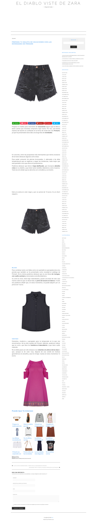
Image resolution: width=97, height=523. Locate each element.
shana (63, 363)
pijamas (63, 339)
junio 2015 (64, 175)
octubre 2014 (65, 191)
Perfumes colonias (66, 337)
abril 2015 (64, 179)
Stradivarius (64, 370)
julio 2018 (64, 102)
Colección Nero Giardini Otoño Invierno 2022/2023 (72, 66)
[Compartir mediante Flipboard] (40, 123)
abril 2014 (64, 203)
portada (64, 343)
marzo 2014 (64, 205)
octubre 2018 (65, 96)
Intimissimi (64, 303)
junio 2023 (64, 76)
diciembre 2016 (65, 140)
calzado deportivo (66, 263)
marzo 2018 (64, 110)
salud (63, 357)
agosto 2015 (64, 171)
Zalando (64, 392)
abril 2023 (64, 80)
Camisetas (64, 267)
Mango (63, 311)
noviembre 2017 (65, 118)
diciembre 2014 (65, 187)
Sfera (63, 361)
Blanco (63, 251)
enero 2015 (64, 185)
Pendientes (64, 335)
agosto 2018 (64, 100)
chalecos (64, 271)
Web (14, 488)
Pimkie (63, 341)
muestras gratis (65, 323)
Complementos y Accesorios (68, 277)
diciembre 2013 (65, 211)
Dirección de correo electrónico (20, 483)
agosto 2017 (64, 124)
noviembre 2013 (65, 213)
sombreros (64, 366)
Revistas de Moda (65, 355)
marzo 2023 (64, 82)
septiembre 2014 (65, 193)
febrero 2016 (65, 159)
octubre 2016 (65, 144)
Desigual (64, 287)
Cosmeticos (64, 281)
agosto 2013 (64, 219)
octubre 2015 (65, 167)
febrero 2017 (65, 136)
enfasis (63, 291)
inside (63, 301)
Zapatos (63, 396)
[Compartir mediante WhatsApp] (16, 123)
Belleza (63, 243)
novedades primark (21, 458)
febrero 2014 (65, 207)
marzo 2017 (64, 134)
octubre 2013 (65, 215)
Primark (18, 457)
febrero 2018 (65, 112)
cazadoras (64, 269)
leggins (63, 307)
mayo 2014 (64, 201)
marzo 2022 (64, 88)
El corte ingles (65, 289)
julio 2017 (64, 126)
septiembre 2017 (65, 122)
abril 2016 (64, 156)
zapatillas (64, 394)
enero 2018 (64, 114)
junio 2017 (64, 128)
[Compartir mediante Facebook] (32, 123)
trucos (63, 382)
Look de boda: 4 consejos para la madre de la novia (72, 58)
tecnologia (64, 374)
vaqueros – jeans (65, 386)
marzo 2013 (64, 229)
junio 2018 (64, 104)
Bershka (64, 245)
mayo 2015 (64, 177)
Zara (63, 398)
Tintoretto (64, 378)
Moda (63, 317)
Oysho (63, 325)
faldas (63, 293)
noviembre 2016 (65, 142)
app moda (64, 238)
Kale (52, 517)
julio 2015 (64, 173)
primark (25, 458)
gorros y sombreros (66, 297)
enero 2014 (64, 209)
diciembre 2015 (65, 163)
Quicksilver (64, 351)
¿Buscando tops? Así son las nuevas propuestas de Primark (43, 467)
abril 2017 (64, 132)
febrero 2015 (65, 183)
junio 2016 (64, 152)
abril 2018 (64, 108)
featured (17, 458)
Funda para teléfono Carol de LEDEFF (70, 60)
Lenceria (64, 309)
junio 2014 (64, 199)
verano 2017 (29, 458)
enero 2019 (64, 90)
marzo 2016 (64, 158)
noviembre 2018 (65, 94)
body (63, 259)
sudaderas (64, 372)
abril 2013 (64, 227)
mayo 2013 (64, 225)
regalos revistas (65, 353)
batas (63, 241)
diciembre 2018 (65, 92)
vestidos (64, 390)
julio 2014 (64, 197)
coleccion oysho (65, 275)
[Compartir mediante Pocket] (24, 123)
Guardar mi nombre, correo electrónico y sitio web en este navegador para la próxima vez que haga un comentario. (31, 504)
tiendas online (65, 376)
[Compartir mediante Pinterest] (48, 123)
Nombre (15, 477)
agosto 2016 (64, 148)
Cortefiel (64, 279)
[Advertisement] (48, 19)
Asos (63, 240)
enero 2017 (64, 138)
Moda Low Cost (65, 319)
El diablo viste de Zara (48, 3)
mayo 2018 (64, 106)
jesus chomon (16, 456)
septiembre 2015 (65, 169)
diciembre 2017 (65, 116)
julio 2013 (64, 221)
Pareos (63, 333)
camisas (63, 265)
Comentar (15, 494)
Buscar (73, 46)
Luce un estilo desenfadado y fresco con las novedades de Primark (30, 465)
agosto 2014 (64, 195)
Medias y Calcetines (66, 315)
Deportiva (64, 283)
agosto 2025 (64, 72)
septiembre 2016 (65, 146)
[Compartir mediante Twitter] (56, 123)
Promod (64, 347)
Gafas (63, 295)
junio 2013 (64, 223)
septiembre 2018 (65, 98)
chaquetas (64, 273)
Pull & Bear (64, 349)
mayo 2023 (64, 78)
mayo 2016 (64, 154)
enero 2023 (64, 86)
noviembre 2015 (65, 165)
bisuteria (64, 249)
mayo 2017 (64, 130)
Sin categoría (65, 364)
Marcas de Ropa (65, 313)
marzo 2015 (64, 181)
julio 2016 (64, 150)
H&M (63, 299)
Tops (63, 380)
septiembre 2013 (65, 217)
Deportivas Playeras (66, 285)
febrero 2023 (65, 84)
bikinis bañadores (65, 247)
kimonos (64, 305)
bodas (63, 257)
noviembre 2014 (65, 189)
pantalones (64, 329)
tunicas (63, 384)
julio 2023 (64, 74)
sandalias (64, 359)
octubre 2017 (65, 120)
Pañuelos (64, 331)
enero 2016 (64, 161)
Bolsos (63, 261)
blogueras (64, 255)
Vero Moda (64, 388)
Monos (63, 321)
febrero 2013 (65, 231)
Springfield (64, 368)
